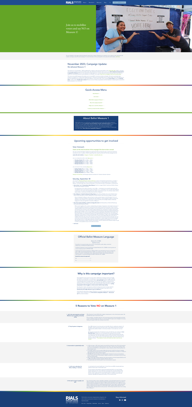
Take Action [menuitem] (91, 2)
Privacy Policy (89, 403)
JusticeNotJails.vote (98, 155)
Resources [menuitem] (99, 2)
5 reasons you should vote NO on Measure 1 (96, 108)
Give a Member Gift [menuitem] (119, 2)
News (103, 403)
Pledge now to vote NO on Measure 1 (96, 105)
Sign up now (90, 158)
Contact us (107, 403)
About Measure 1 (96, 93)
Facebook (91, 155)
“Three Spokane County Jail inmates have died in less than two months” (105, 338)
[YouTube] (125, 400)
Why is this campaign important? (96, 102)
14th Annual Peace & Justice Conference (87, 180)
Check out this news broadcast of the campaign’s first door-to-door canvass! (93, 150)
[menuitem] (109, 2)
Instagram (86, 155)
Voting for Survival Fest (77, 174)
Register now (96, 225)
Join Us (99, 403)
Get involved (96, 96)
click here (118, 56)
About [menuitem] (84, 2)
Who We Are (94, 403)
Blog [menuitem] (105, 2)
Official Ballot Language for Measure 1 (96, 99)
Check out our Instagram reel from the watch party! (110, 74)
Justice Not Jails (112, 70)
